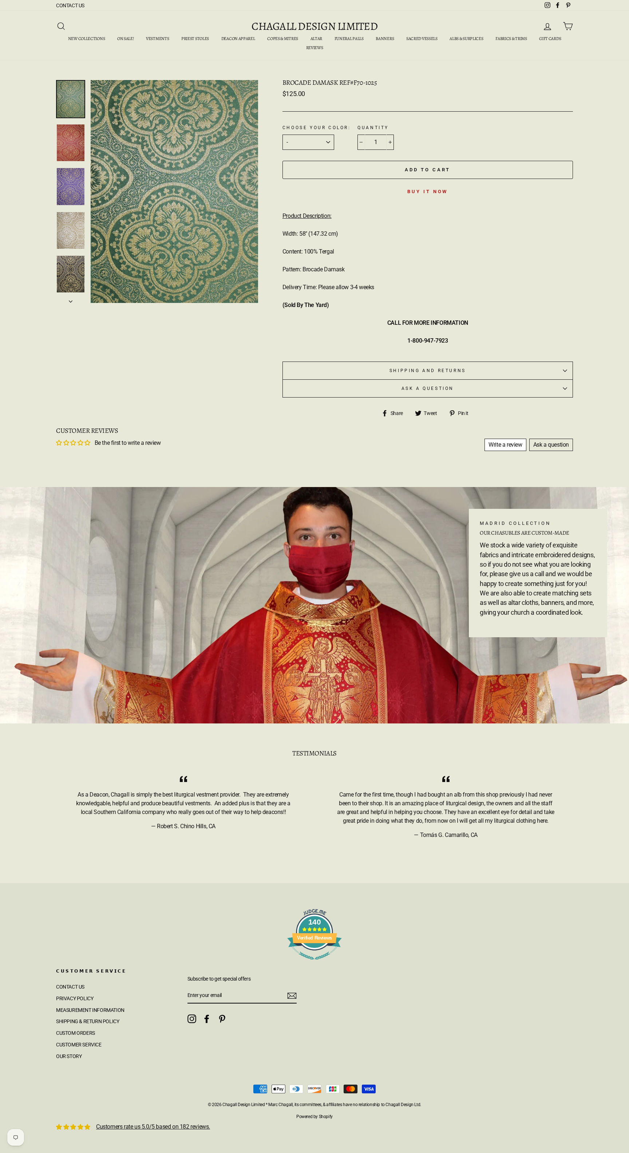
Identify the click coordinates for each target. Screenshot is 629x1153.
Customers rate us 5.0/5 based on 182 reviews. (153, 1126)
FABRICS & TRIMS (511, 38)
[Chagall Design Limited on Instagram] (191, 1018)
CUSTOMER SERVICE (79, 1045)
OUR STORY (69, 1056)
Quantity (373, 127)
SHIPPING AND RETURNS (427, 370)
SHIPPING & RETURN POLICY (87, 1021)
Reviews (314, 48)
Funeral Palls (349, 38)
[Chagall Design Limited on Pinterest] (222, 1018)
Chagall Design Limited (314, 26)
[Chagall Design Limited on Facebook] (206, 1018)
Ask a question (427, 388)
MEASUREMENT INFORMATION (90, 1010)
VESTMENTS (157, 38)
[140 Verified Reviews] (314, 963)
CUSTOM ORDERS (75, 1033)
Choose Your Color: (316, 127)
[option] (174, 191)
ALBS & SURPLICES (466, 38)
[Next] (70, 299)
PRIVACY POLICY (74, 998)
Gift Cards (550, 38)
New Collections (86, 38)
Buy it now (427, 191)
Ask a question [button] (551, 444)
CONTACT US (70, 5)
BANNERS (385, 38)
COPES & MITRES (282, 38)
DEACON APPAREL (238, 38)
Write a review (505, 444)
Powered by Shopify (314, 1116)
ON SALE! (125, 38)
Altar (316, 38)
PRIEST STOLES (195, 38)
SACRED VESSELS (422, 38)
